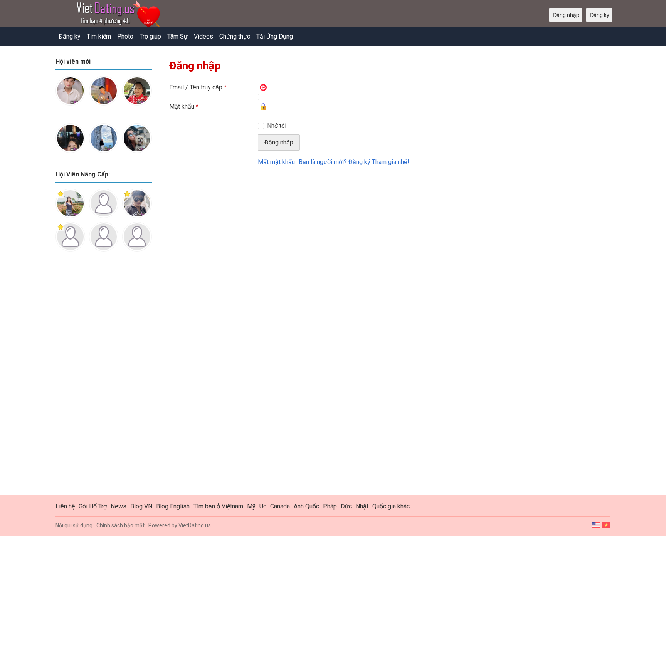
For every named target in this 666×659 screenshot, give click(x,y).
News (118, 506)
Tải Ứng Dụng (274, 36)
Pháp (330, 506)
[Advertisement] (104, 379)
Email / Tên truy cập (198, 87)
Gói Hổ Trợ (93, 506)
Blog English (173, 506)
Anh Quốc (306, 506)
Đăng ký (70, 36)
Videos (203, 36)
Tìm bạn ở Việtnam (218, 506)
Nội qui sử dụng (74, 525)
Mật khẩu (183, 106)
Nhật (362, 506)
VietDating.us (194, 525)
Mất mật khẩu (276, 162)
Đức (346, 506)
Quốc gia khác (391, 506)
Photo (125, 36)
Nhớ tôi (276, 125)
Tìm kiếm (99, 36)
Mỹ (251, 506)
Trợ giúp (150, 36)
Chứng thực (234, 36)
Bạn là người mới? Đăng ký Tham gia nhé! (354, 162)
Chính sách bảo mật (120, 525)
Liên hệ (65, 506)
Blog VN (141, 506)
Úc (262, 506)
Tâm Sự (177, 36)
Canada (280, 506)
